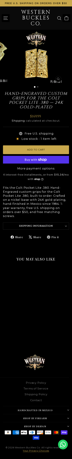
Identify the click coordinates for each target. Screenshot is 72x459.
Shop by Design (35, 426)
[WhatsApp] (63, 444)
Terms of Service (36, 388)
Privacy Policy (36, 382)
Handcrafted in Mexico (35, 410)
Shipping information (36, 225)
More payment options (36, 168)
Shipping (18, 120)
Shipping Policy (36, 394)
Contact (36, 400)
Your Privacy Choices (36, 450)
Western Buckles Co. (36, 18)
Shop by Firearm (35, 418)
